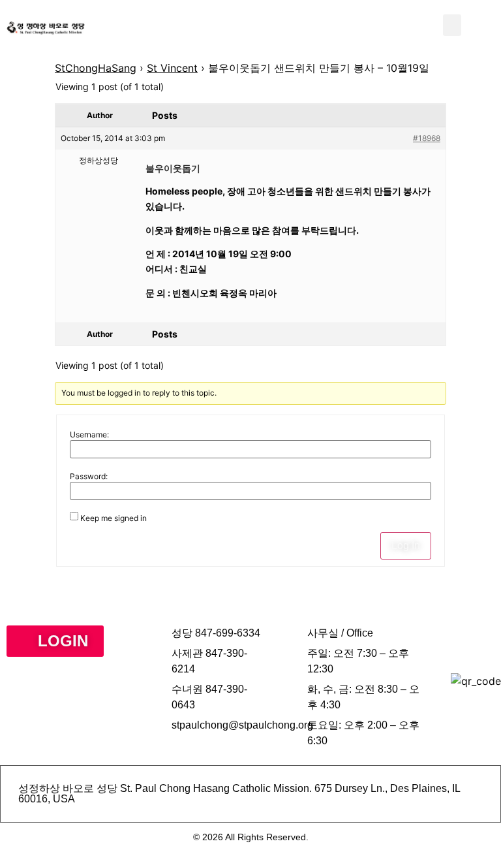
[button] (452, 25)
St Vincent (172, 67)
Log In (405, 545)
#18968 (426, 138)
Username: (89, 435)
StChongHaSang (95, 67)
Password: (89, 477)
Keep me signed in (113, 518)
